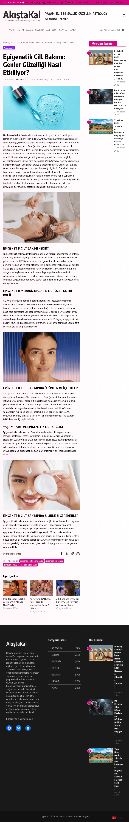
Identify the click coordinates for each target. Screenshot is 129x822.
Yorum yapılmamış (38, 79)
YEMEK (63, 19)
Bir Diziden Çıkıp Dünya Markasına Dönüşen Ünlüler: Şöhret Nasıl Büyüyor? (120, 99)
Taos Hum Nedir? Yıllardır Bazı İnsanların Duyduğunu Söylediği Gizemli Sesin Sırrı (119, 132)
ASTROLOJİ (100, 13)
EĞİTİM (61, 13)
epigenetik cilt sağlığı (54, 561)
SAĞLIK (72, 13)
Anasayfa (7, 42)
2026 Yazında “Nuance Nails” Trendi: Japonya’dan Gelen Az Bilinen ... (41, 603)
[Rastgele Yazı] (123, 30)
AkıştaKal (22, 14)
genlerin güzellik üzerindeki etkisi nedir (20, 565)
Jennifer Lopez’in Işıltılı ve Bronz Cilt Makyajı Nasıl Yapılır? (14, 601)
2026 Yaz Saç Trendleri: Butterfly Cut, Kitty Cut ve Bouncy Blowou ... (67, 601)
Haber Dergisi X (82, 816)
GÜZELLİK (84, 13)
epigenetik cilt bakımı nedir (31, 561)
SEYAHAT (51, 19)
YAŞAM (50, 13)
